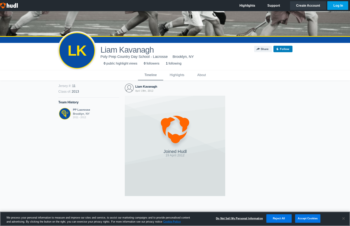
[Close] (343, 218)
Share (265, 49)
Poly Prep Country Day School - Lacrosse (134, 57)
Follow (284, 49)
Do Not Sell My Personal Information (239, 218)
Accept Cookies (308, 218)
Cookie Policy (172, 221)
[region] (175, 219)
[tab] (150, 75)
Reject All (279, 218)
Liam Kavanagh (146, 86)
